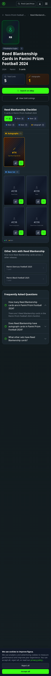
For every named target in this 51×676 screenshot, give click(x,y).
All (8, 118)
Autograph (38, 125)
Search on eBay (27, 90)
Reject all (26, 665)
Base (20, 118)
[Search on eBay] (21, 163)
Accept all (25, 671)
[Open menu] (46, 3)
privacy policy (37, 660)
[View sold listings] (15, 163)
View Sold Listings (27, 98)
